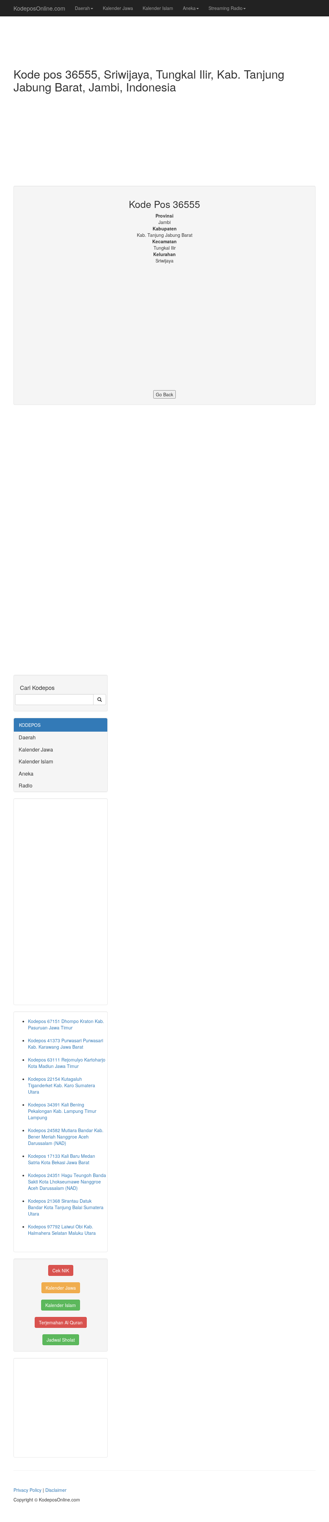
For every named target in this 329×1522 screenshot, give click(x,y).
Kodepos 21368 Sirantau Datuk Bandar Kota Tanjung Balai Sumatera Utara (65, 1207)
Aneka (189, 8)
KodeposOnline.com (39, 8)
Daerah (82, 8)
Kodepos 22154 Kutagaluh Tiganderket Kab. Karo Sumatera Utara (61, 1085)
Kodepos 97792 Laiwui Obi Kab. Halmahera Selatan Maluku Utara (62, 1229)
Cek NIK (60, 1270)
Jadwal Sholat (61, 1340)
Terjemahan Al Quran (61, 1322)
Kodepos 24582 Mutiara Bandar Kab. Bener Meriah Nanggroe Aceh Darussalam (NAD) (65, 1136)
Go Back (164, 394)
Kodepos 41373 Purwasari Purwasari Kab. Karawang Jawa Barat (65, 1043)
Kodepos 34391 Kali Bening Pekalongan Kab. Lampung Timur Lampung (62, 1111)
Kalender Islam (158, 8)
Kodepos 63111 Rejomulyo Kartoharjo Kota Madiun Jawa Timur (66, 1062)
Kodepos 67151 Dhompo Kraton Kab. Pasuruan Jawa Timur (66, 1024)
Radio (25, 785)
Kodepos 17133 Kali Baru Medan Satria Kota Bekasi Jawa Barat (61, 1159)
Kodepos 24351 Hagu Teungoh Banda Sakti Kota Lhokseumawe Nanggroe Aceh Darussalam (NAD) (67, 1181)
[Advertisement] (164, 141)
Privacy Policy (27, 1490)
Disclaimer (56, 1490)
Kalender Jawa (118, 8)
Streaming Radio (226, 8)
